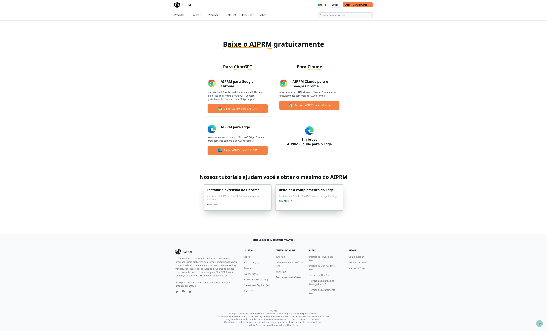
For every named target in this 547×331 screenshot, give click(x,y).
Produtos (179, 15)
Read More (212, 204)
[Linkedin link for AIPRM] (190, 292)
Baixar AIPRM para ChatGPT (240, 108)
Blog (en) (248, 291)
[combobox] (346, 15)
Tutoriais (280, 256)
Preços (195, 15)
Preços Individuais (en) (255, 279)
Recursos (247, 15)
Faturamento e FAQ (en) (288, 277)
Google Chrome (357, 262)
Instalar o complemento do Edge (306, 190)
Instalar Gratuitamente (356, 4)
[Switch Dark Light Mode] (326, 4)
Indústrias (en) (251, 262)
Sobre (263, 15)
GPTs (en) (231, 15)
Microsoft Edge (357, 268)
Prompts (213, 15)
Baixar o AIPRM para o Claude (312, 105)
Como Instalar (356, 256)
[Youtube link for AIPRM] (183, 292)
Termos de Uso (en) (319, 275)
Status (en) (281, 271)
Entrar (335, 4)
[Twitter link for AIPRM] (176, 291)
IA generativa (250, 273)
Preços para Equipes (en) (256, 285)
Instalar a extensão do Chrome (233, 190)
